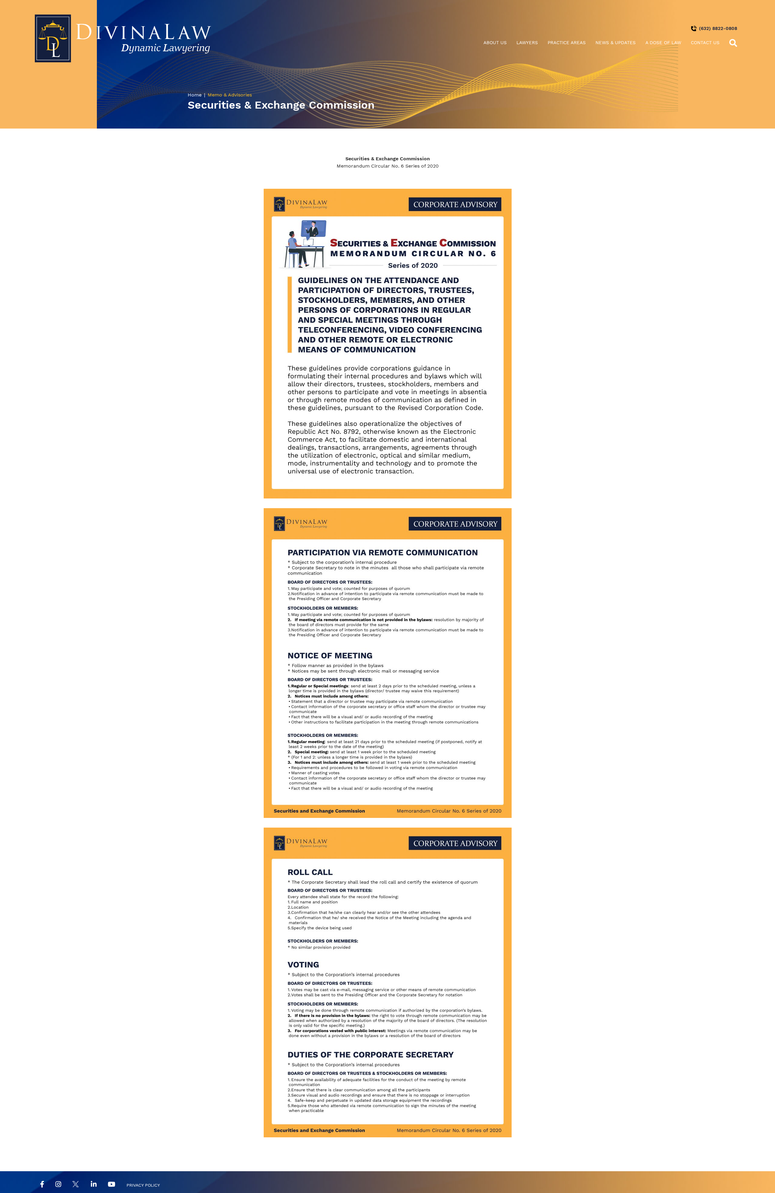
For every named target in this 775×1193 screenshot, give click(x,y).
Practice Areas (567, 42)
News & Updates (615, 42)
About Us (495, 42)
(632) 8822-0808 (718, 28)
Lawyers (527, 42)
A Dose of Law (663, 42)
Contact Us (705, 42)
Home (195, 95)
